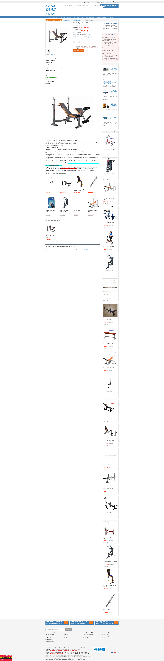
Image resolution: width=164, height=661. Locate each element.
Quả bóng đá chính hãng (65, 17)
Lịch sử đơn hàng (105, 636)
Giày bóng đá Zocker (101, 17)
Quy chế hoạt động (49, 639)
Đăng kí (68, 629)
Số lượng (74, 39)
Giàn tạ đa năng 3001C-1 (109, 173)
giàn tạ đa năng (96, 249)
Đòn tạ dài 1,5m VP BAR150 (109, 295)
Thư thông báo (105, 637)
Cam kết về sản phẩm (49, 634)
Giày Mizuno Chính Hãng (84, 653)
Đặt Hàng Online (78, 50)
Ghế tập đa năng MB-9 (108, 440)
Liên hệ (111, 17)
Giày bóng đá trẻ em (52, 17)
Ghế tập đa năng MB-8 (108, 246)
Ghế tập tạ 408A (64, 189)
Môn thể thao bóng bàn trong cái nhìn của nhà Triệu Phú (113, 68)
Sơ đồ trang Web (67, 637)
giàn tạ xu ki (89, 249)
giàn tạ (85, 249)
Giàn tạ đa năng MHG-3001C (110, 561)
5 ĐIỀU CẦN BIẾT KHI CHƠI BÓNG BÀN (113, 117)
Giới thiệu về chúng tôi (50, 636)
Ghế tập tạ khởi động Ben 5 (109, 343)
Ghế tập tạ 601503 (50, 189)
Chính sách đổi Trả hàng (69, 636)
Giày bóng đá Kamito (78, 17)
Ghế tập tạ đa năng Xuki (63, 249)
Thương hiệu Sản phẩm (88, 634)
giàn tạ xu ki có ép (80, 249)
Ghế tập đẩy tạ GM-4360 (52, 249)
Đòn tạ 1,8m (77, 210)
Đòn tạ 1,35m (91, 189)
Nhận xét (53, 54)
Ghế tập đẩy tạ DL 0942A (109, 488)
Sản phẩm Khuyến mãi (87, 637)
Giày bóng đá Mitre (90, 17)
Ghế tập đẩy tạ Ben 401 (108, 319)
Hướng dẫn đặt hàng (49, 642)
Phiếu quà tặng (86, 636)
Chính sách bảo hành (49, 637)
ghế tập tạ (70, 249)
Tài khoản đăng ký (105, 634)
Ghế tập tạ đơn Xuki (108, 416)
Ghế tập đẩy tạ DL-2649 (108, 367)
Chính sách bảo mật (49, 641)
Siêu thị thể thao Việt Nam (84, 25)
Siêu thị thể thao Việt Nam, (73, 653)
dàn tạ (74, 249)
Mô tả (48, 54)
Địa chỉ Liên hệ (67, 634)
